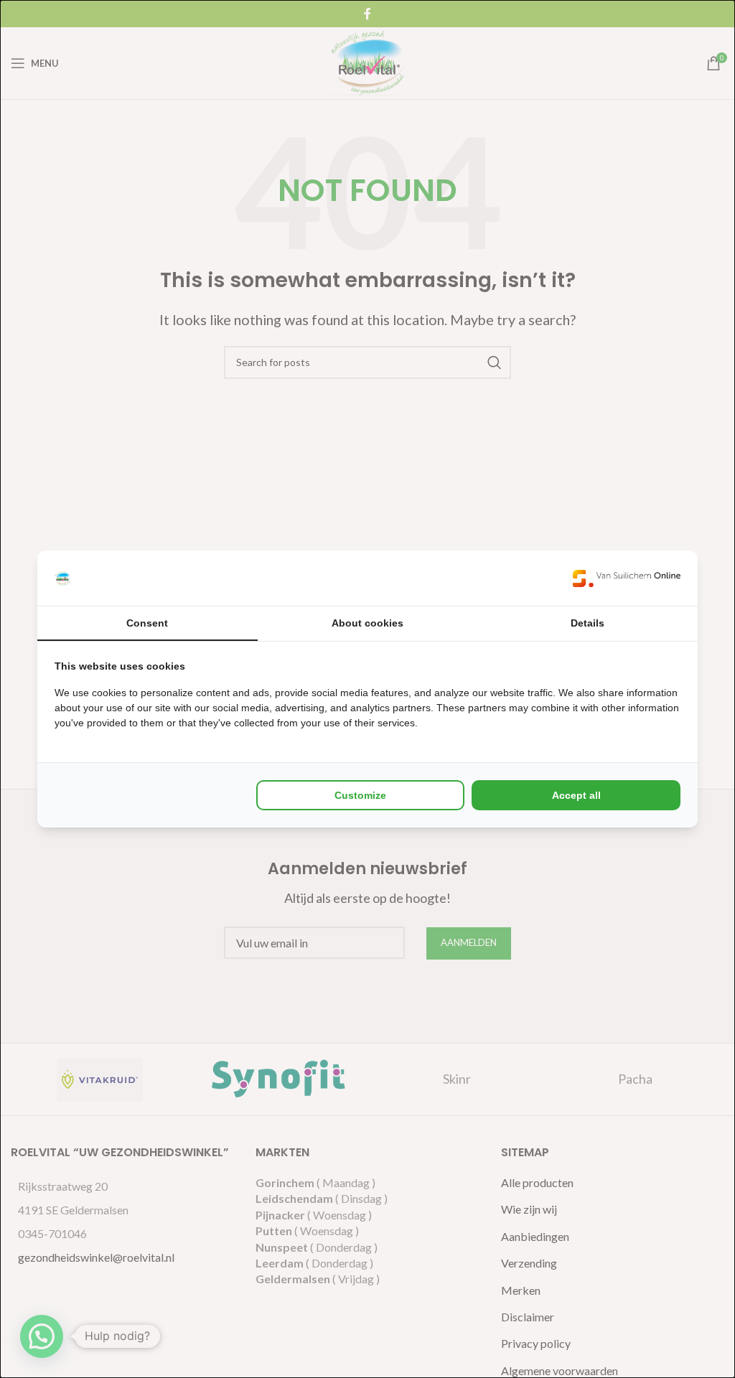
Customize (360, 795)
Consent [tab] (147, 623)
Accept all (576, 795)
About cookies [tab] (367, 623)
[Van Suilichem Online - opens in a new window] (626, 578)
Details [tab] (587, 623)
